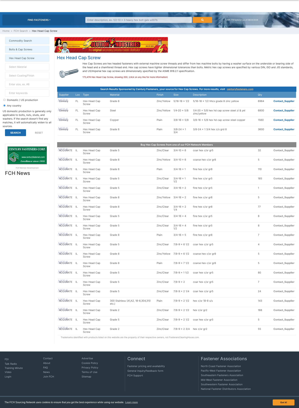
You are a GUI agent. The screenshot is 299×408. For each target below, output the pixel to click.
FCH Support (135, 375)
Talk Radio (11, 363)
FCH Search (21, 30)
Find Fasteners (38, 19)
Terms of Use (89, 372)
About (46, 363)
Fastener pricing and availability (146, 366)
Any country (14, 105)
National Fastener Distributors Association (226, 388)
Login (8, 376)
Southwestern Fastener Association (221, 384)
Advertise (87, 358)
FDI (7, 359)
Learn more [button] (131, 402)
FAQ (45, 367)
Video (8, 372)
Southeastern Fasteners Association (222, 375)
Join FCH (48, 376)
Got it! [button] (283, 402)
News (46, 372)
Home (5, 30)
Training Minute (14, 368)
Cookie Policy (90, 363)
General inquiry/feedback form (145, 370)
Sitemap (86, 376)
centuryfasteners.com (240, 89)
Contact (48, 358)
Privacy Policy (90, 367)
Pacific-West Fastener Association (221, 370)
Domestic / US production (22, 100)
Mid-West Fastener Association (219, 379)
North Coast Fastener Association (221, 366)
